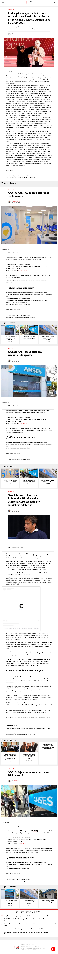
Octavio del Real (16, 201)
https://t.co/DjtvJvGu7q (35, 266)
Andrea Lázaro (16, 510)
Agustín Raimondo (18, 717)
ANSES (35, 257)
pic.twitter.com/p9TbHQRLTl (14, 841)
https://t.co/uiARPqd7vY (36, 419)
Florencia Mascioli (33, 717)
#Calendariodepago (11, 264)
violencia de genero (10, 718)
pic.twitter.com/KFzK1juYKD (14, 268)
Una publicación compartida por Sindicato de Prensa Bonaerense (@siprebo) (21, 628)
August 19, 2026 (22, 843)
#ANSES (44, 266)
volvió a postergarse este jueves (33, 554)
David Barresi (25, 717)
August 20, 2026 (22, 423)
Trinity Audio (15, 252)
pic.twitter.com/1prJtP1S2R (13, 421)
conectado (19, 177)
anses (15, 309)
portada (18, 309)
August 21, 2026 (22, 270)
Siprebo (48, 717)
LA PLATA (39, 717)
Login (28, 176)
